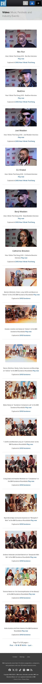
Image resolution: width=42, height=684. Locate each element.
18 (23, 645)
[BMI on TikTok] (20, 670)
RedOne (21, 91)
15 (16, 645)
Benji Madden (21, 211)
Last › (30, 645)
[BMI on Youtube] (28, 670)
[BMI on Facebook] (10, 670)
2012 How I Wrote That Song (25, 62)
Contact (15, 657)
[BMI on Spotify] (24, 670)
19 (25, 645)
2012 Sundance (25, 298)
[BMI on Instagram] (17, 670)
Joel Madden (21, 130)
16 (18, 645)
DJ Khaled (21, 170)
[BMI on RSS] (32, 670)
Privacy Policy (25, 679)
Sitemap (22, 657)
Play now (21, 59)
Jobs (28, 657)
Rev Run (21, 51)
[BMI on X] (13, 669)
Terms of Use (17, 679)
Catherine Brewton (21, 251)
